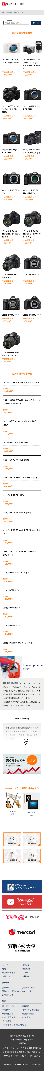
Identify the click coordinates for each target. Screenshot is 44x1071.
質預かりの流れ (28, 987)
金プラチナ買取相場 (30, 1009)
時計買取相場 (28, 1013)
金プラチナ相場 (8, 972)
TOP (3, 12)
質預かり (26, 965)
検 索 (36, 23)
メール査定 (7, 1021)
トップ (5, 965)
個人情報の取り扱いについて (22, 1035)
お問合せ (26, 976)
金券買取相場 (7, 1013)
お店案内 (22, 1043)
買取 (4, 968)
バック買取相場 (8, 1017)
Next (42, 807)
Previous (1, 807)
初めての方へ (28, 991)
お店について (7, 976)
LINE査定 (26, 1017)
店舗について (7, 995)
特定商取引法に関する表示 (22, 1039)
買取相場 (9, 12)
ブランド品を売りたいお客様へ (15, 1024)
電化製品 (16, 12)
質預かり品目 (7, 987)
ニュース (26, 972)
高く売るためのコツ (10, 1006)
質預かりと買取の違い (11, 991)
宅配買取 (26, 1006)
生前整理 (6, 1009)
